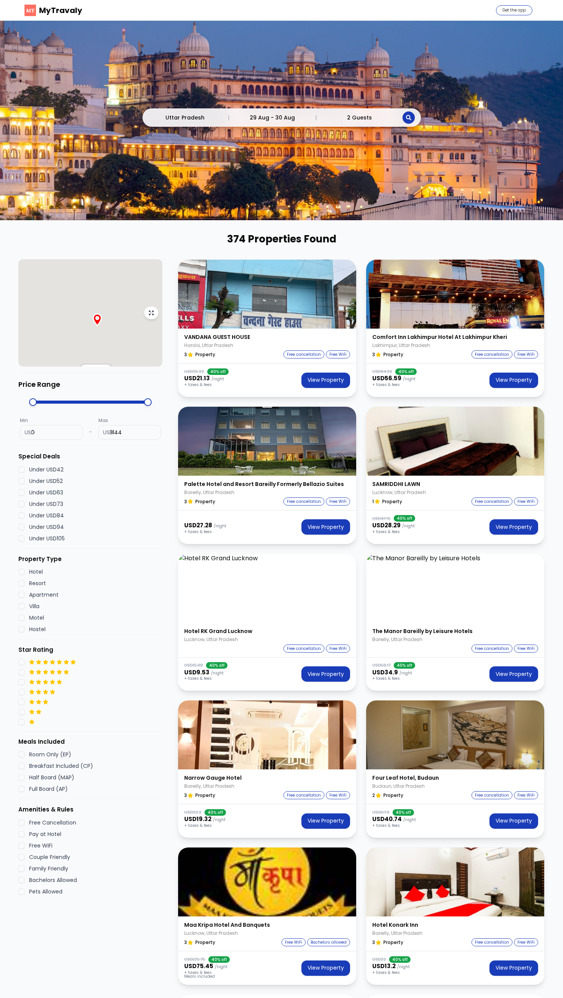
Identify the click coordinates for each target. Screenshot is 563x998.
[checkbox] (21, 469)
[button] (267, 294)
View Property (326, 380)
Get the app (514, 10)
